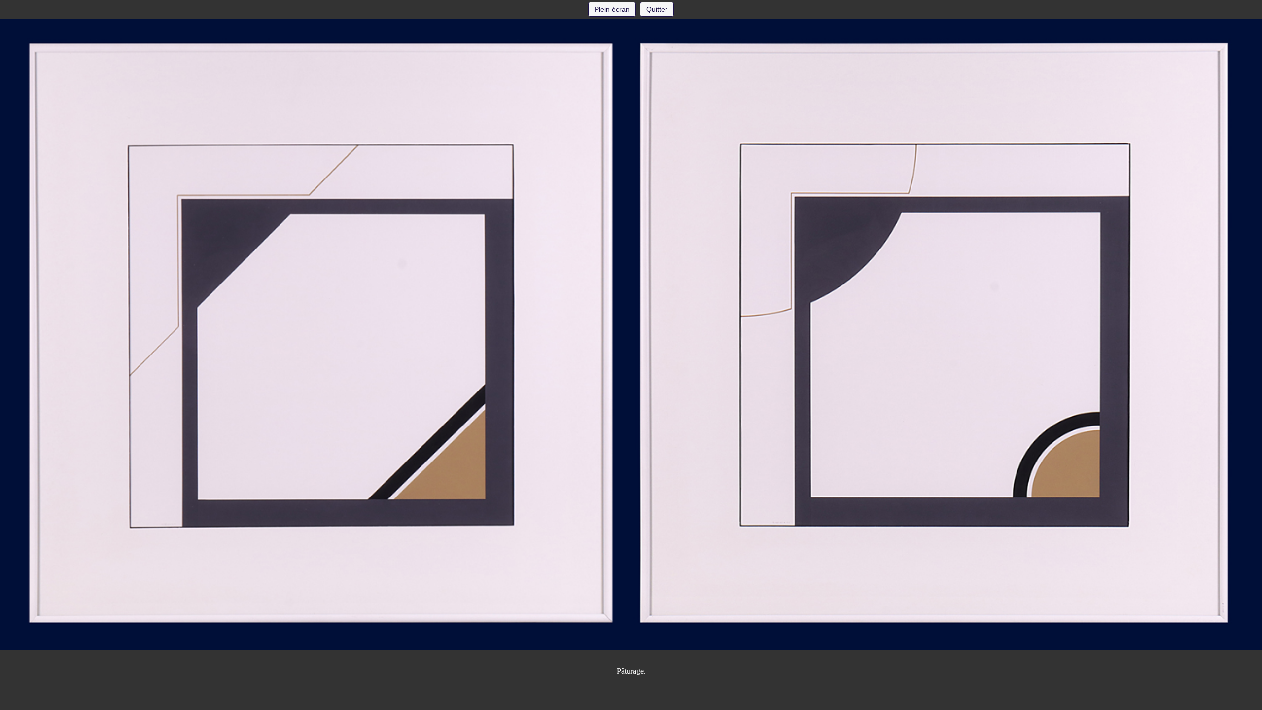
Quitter (656, 9)
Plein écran (612, 9)
